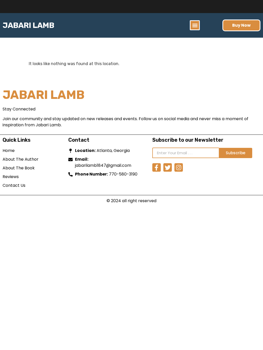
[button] (195, 25)
